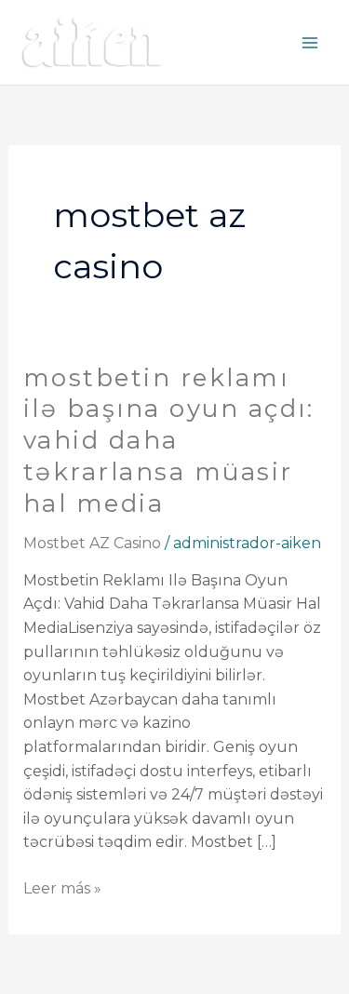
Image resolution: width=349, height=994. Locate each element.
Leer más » (62, 887)
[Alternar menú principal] (309, 42)
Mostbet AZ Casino (92, 543)
